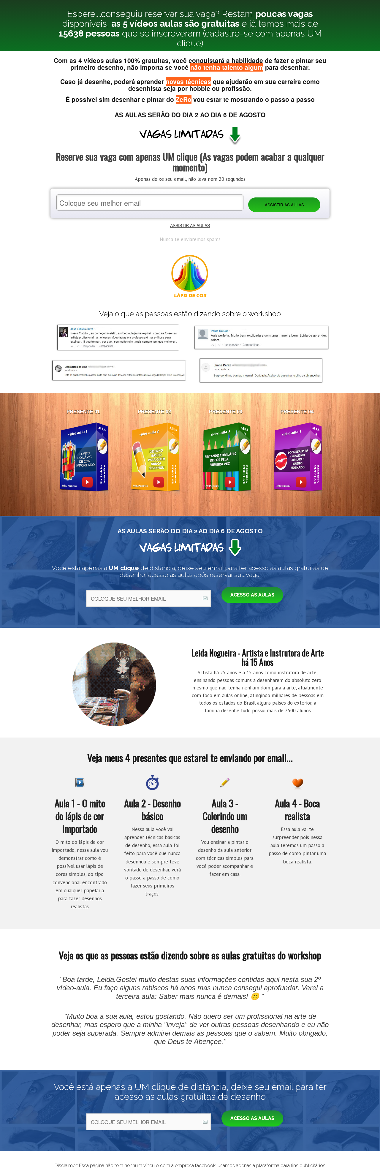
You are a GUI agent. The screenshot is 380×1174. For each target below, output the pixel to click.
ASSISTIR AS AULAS (190, 225)
